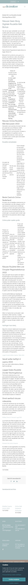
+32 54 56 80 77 (21, 525)
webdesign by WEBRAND (19, 561)
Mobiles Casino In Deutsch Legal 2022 (12, 417)
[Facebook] (3, 549)
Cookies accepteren (14, 579)
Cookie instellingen (16, 574)
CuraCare (17, 548)
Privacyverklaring (6, 574)
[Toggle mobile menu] (25, 6)
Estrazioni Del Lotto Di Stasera (10, 443)
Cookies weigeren (14, 583)
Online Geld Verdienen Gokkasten (18, 508)
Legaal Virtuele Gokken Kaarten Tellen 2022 (13, 355)
